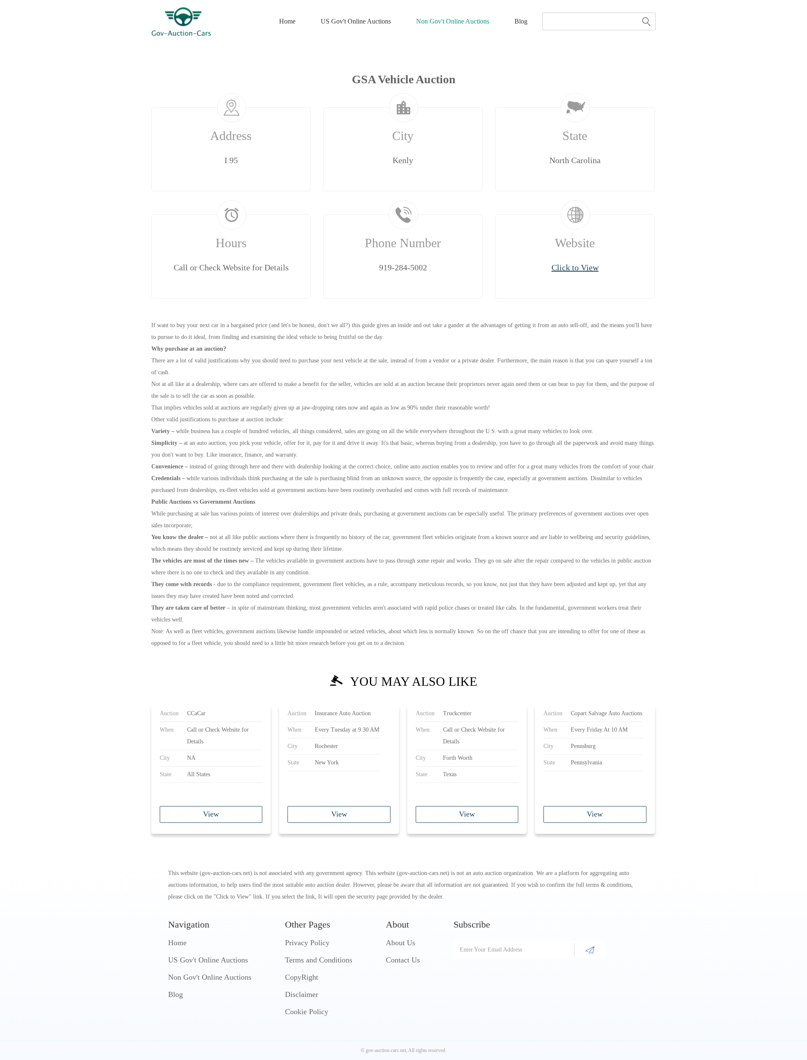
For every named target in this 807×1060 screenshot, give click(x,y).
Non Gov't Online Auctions (452, 21)
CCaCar (196, 713)
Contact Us (403, 960)
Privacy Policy (307, 942)
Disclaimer (301, 994)
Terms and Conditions (318, 960)
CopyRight (301, 977)
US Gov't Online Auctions (356, 21)
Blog (520, 21)
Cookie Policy (306, 1011)
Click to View (575, 267)
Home (287, 21)
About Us (400, 942)
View (211, 814)
